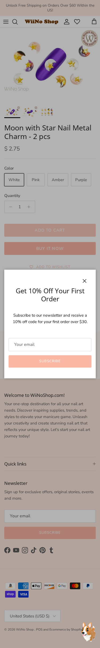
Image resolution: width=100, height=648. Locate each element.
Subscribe (50, 361)
